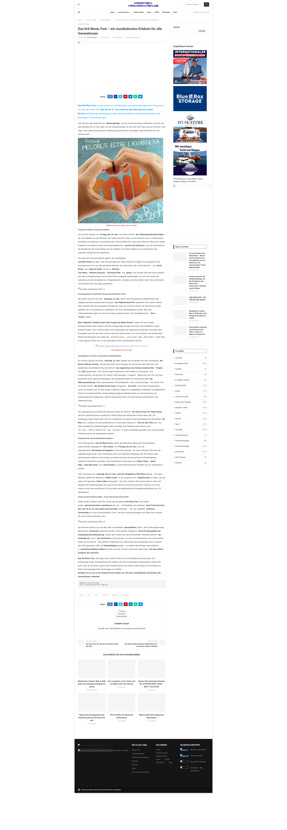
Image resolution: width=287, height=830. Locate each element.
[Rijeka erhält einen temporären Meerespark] (151, 702)
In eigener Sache (191, 380)
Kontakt (135, 761)
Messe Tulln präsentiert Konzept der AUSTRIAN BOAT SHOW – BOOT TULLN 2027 (151, 684)
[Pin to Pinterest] (125, 96)
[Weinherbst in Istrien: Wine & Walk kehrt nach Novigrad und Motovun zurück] (92, 668)
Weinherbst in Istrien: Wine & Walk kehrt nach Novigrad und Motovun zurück (91, 684)
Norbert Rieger (92, 37)
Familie (191, 369)
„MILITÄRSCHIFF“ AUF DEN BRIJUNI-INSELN (197, 298)
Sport (149, 12)
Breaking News (191, 363)
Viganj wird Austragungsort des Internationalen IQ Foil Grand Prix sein (91, 717)
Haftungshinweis (138, 753)
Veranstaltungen (105, 20)
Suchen (206, 4)
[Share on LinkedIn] (130, 96)
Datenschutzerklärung (140, 757)
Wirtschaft (166, 12)
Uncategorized (191, 435)
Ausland (191, 357)
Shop (175, 12)
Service (191, 418)
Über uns (135, 765)
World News (191, 457)
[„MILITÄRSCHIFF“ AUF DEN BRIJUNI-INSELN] (180, 300)
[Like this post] (111, 96)
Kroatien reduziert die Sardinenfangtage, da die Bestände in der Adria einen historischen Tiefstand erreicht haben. (197, 282)
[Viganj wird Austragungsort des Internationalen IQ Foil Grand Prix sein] (92, 702)
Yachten (191, 462)
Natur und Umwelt (191, 402)
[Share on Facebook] (115, 96)
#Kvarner (115, 595)
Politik (156, 12)
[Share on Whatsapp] (135, 96)
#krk (96, 595)
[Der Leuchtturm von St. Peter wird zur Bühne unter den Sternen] (122, 668)
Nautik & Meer (139, 12)
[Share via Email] (140, 96)
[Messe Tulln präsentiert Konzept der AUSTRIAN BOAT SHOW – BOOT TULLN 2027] (151, 668)
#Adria (81, 595)
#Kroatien (105, 595)
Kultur (191, 391)
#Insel (89, 595)
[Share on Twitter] (120, 96)
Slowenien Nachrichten (140, 772)
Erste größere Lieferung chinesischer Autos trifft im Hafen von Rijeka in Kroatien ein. (198, 330)
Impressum (136, 750)
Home (112, 12)
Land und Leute (123, 12)
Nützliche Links (139, 745)
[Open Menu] (79, 12)
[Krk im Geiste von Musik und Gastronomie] (122, 702)
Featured (191, 374)
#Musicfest (125, 595)
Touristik (191, 429)
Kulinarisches (191, 385)
